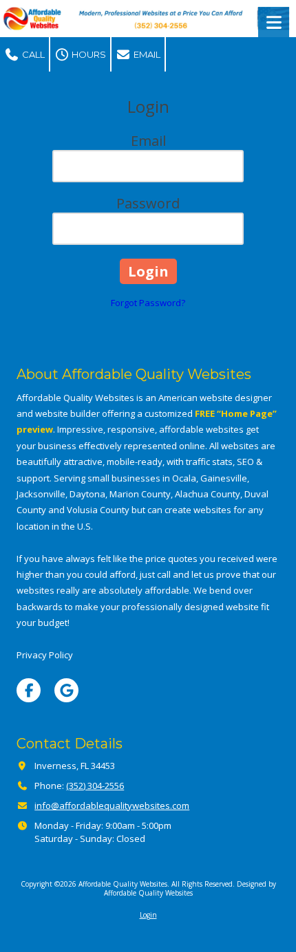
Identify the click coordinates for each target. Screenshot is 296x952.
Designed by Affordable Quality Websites (190, 888)
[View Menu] (273, 22)
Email (145, 54)
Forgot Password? (148, 302)
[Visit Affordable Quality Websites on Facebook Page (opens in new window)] (29, 690)
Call (32, 54)
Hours (88, 54)
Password (148, 203)
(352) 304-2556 (95, 785)
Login (148, 915)
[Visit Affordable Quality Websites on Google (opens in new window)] (66, 690)
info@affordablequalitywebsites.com (111, 805)
